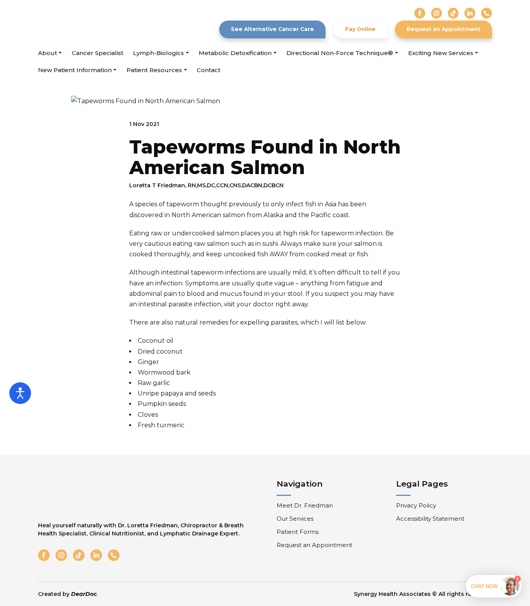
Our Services (295, 518)
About (47, 53)
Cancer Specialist (97, 53)
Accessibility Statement (430, 518)
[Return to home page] (82, 23)
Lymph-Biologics (158, 53)
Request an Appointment (314, 545)
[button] (419, 13)
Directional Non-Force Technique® (339, 53)
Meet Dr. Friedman (305, 505)
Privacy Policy (416, 505)
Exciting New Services (440, 53)
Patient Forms (298, 531)
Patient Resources (154, 70)
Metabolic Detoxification (235, 53)
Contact (208, 70)
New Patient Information (75, 70)
